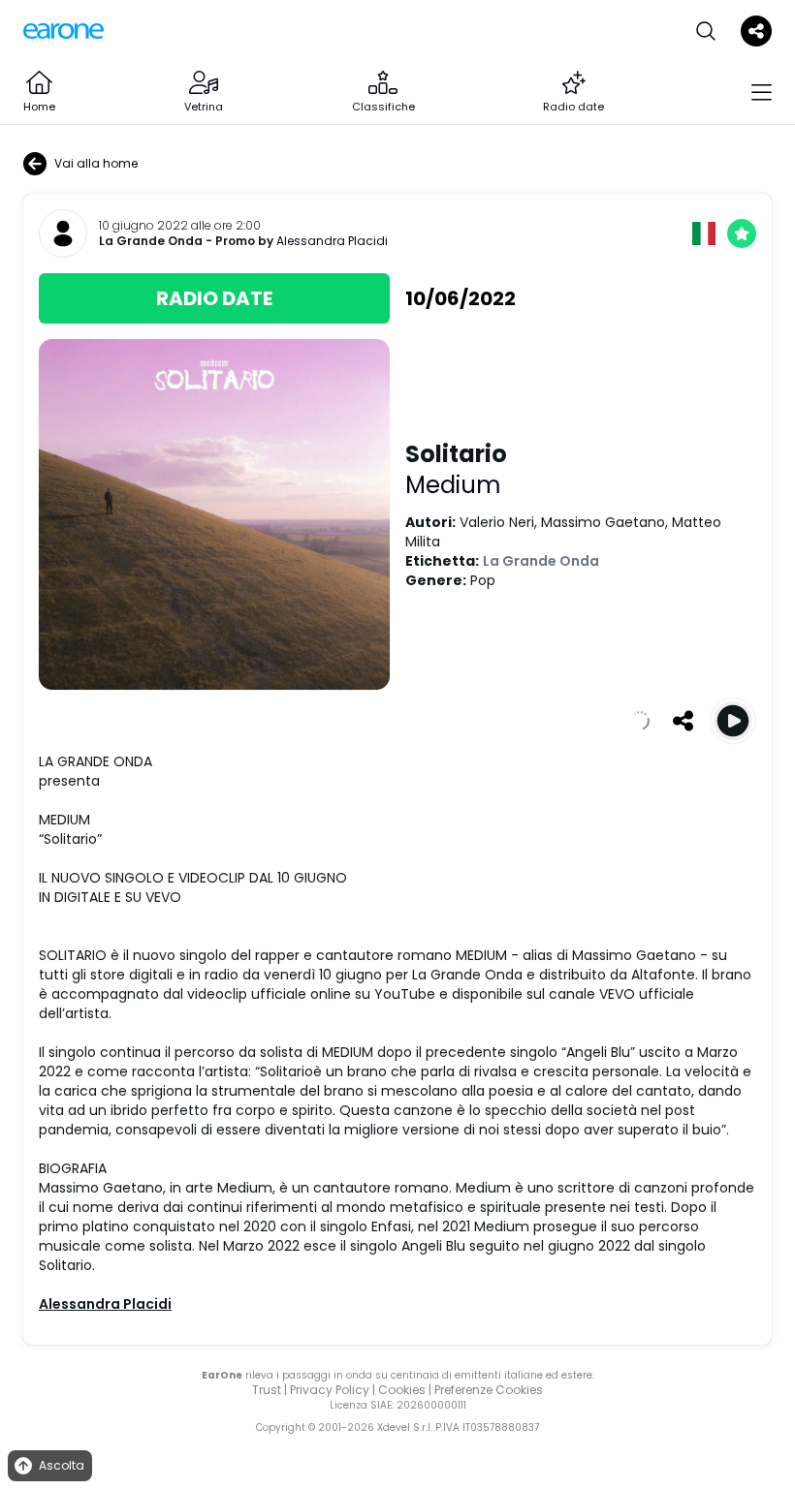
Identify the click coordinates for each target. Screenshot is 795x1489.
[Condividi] (682, 720)
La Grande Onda (151, 241)
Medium (453, 485)
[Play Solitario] (733, 720)
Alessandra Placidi (332, 241)
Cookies (402, 1389)
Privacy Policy (329, 1389)
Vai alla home (96, 163)
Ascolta (61, 1465)
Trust (266, 1389)
